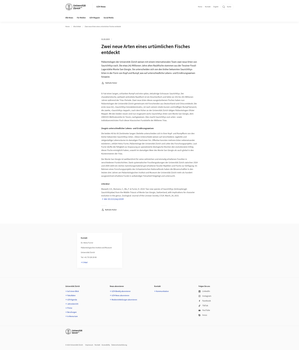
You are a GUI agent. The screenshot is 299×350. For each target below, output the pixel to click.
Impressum (89, 345)
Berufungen (72, 312)
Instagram (206, 296)
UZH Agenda (72, 299)
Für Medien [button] (81, 17)
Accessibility (106, 345)
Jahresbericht (72, 304)
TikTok (205, 305)
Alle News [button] (69, 17)
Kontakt (208, 7)
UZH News (101, 6)
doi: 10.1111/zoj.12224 (114, 199)
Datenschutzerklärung (119, 345)
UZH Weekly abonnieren (121, 291)
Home (200, 7)
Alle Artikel (77, 26)
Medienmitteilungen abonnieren (124, 299)
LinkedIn (206, 291)
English (215, 7)
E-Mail (85, 262)
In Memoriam (72, 316)
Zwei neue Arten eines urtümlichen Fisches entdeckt (103, 26)
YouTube (206, 310)
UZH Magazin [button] (94, 17)
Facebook (206, 300)
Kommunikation (162, 291)
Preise (69, 308)
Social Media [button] (109, 17)
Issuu (204, 315)
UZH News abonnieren (120, 295)
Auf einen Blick (73, 291)
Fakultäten (71, 295)
